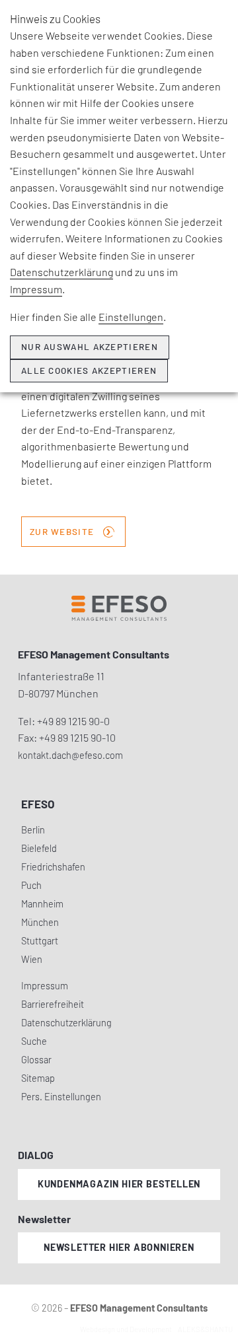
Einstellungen (131, 316)
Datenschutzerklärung (61, 271)
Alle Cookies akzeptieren (89, 370)
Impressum (36, 289)
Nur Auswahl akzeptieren (89, 346)
